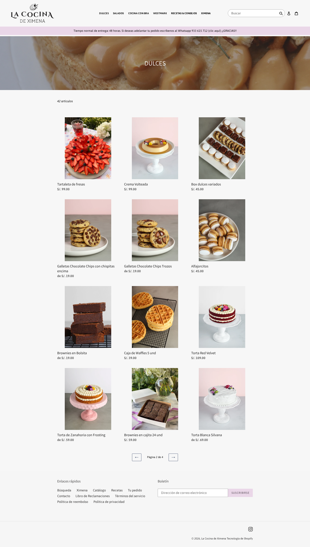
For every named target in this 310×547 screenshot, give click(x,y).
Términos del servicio (130, 496)
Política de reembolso (72, 502)
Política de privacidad (109, 502)
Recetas (117, 490)
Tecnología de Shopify (240, 538)
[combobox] (256, 13)
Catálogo (99, 490)
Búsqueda (64, 490)
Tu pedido (135, 490)
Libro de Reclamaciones (93, 496)
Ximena (82, 490)
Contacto (63, 496)
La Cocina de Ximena (213, 538)
